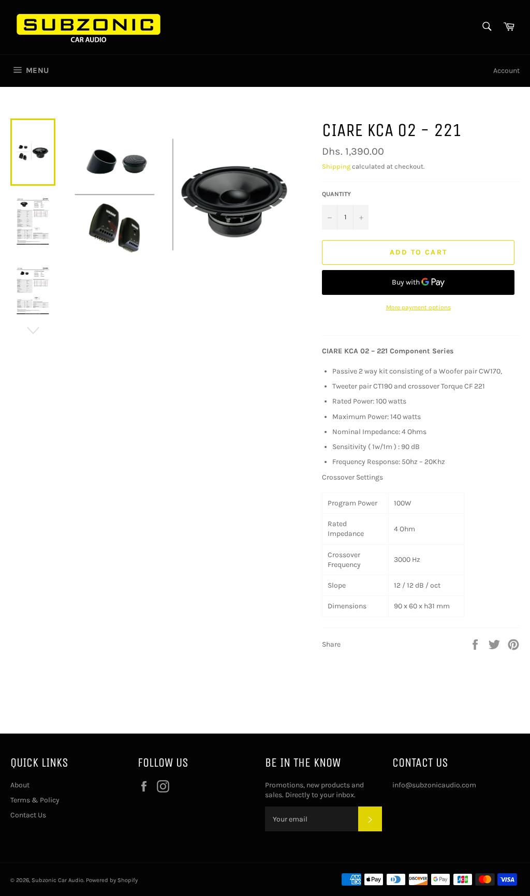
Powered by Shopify (112, 880)
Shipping (336, 166)
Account (506, 70)
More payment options (418, 307)
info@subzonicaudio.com (434, 785)
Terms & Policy (35, 800)
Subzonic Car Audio (57, 880)
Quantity (336, 194)
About (20, 785)
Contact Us (28, 815)
